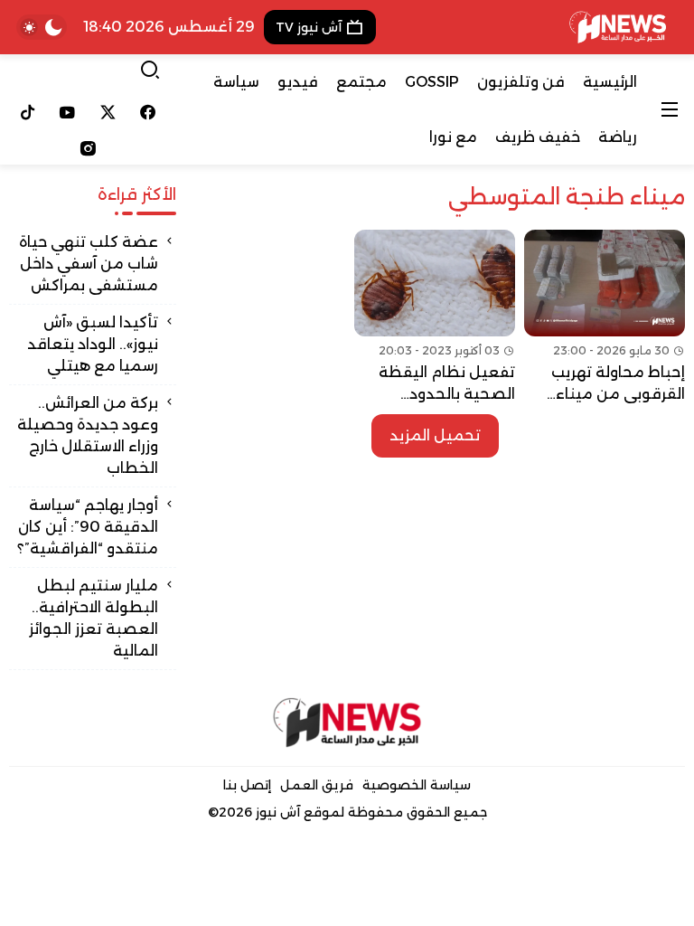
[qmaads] (347, 722)
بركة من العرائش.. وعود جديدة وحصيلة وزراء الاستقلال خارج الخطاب (87, 435)
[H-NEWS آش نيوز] (617, 27)
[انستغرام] (87, 148)
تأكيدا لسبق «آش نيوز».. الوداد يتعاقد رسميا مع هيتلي (92, 344)
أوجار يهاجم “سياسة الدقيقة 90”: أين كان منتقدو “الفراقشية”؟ (87, 526)
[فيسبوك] (148, 112)
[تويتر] (108, 112)
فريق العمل (316, 785)
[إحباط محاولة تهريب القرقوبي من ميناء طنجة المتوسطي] (604, 317)
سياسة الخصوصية (416, 785)
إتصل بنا (247, 785)
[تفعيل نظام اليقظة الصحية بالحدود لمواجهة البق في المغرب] (434, 317)
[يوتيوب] (68, 112)
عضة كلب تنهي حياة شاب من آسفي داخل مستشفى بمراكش (88, 263)
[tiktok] (27, 112)
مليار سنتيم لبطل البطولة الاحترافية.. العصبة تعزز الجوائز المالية (93, 618)
